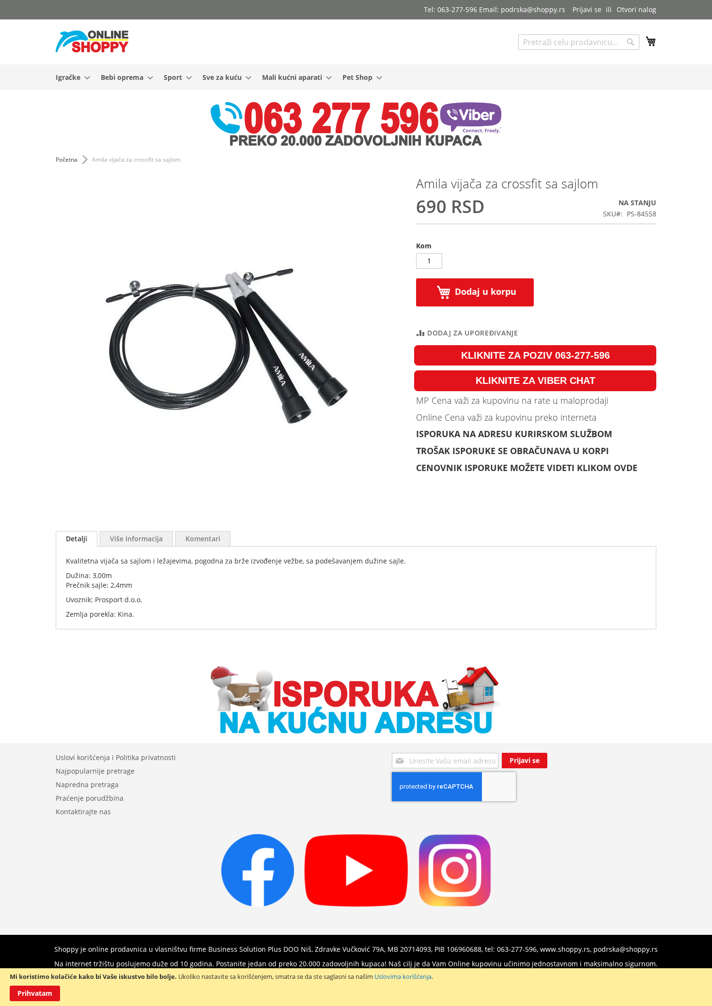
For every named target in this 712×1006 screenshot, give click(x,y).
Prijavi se (587, 9)
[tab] (76, 539)
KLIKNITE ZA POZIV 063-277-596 (535, 355)
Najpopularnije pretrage (95, 771)
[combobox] (578, 42)
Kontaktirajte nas (83, 811)
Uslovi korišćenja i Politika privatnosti (116, 757)
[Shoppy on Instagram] (454, 904)
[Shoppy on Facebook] (257, 904)
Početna (66, 159)
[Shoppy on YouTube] (356, 904)
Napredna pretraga (87, 784)
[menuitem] (70, 77)
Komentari (203, 538)
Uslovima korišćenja (403, 976)
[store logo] (92, 41)
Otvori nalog (636, 9)
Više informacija (136, 538)
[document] (356, 987)
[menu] (356, 77)
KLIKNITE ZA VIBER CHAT (535, 380)
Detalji (76, 538)
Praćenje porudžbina (90, 798)
